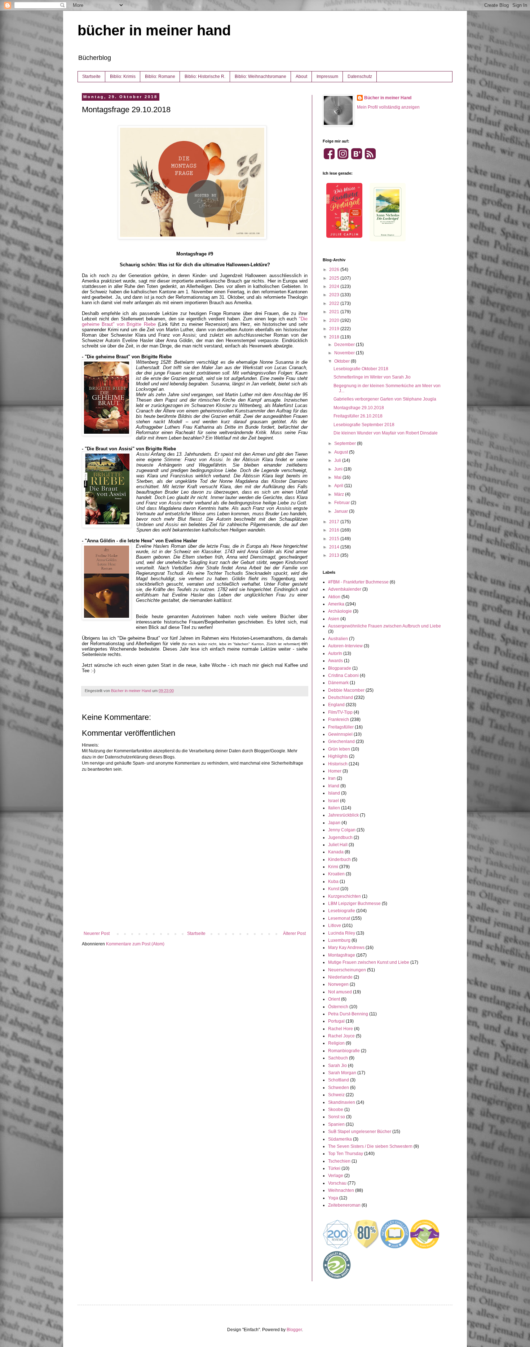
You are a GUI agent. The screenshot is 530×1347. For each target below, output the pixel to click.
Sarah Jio (337, 1065)
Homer (334, 771)
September (345, 443)
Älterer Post (294, 933)
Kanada (336, 851)
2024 (334, 286)
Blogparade (339, 668)
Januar (341, 511)
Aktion (334, 596)
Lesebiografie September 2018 (364, 424)
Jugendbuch (340, 837)
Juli (338, 460)
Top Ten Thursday (345, 1153)
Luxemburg (339, 940)
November (345, 352)
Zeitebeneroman (344, 1205)
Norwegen (338, 984)
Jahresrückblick (343, 815)
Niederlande (340, 977)
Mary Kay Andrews (346, 947)
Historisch (338, 763)
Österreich (338, 1006)
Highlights (338, 756)
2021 (334, 311)
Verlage (335, 1175)
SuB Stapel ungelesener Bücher (359, 1131)
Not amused (340, 991)
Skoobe (335, 1109)
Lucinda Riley (341, 933)
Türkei (334, 1168)
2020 (334, 320)
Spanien (336, 1124)
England (336, 704)
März (339, 494)
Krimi (333, 866)
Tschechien (339, 1161)
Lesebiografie (341, 910)
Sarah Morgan (342, 1072)
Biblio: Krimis (123, 76)
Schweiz (336, 1094)
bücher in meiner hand (154, 30)
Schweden (338, 1087)
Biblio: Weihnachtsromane (260, 76)
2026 (334, 269)
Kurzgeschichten (344, 896)
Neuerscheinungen (347, 969)
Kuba (333, 881)
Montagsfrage (341, 955)
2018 (334, 337)
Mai (338, 477)
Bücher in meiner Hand (387, 97)
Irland (333, 785)
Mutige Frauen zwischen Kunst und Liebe (368, 962)
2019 (334, 328)
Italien (334, 807)
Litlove (334, 925)
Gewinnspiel (340, 734)
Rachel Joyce (341, 1035)
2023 (334, 294)
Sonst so (336, 1116)
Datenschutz (360, 76)
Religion (336, 1043)
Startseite (91, 76)
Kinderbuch (339, 859)
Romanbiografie (344, 1050)
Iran (332, 778)
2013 (334, 555)
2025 (334, 278)
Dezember (345, 344)
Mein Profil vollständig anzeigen (388, 107)
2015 (334, 538)
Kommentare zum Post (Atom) (135, 943)
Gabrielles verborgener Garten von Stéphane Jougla (385, 399)
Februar (342, 502)
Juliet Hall (338, 844)
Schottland (338, 1080)
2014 (334, 547)
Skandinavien (341, 1102)
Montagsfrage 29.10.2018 (359, 407)
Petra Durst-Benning (348, 1013)
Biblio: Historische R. (205, 76)
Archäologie (340, 611)
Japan (334, 822)
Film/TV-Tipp (340, 712)
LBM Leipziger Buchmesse (354, 903)
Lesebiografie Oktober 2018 (361, 368)
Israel (333, 800)
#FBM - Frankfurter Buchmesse (358, 582)
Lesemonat (339, 918)
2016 (334, 530)
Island (334, 793)
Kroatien (336, 873)
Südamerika (340, 1139)
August (341, 452)
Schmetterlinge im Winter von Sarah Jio (372, 377)
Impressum (327, 76)
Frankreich (338, 719)
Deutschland (340, 697)
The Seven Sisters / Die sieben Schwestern (370, 1146)
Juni (339, 469)
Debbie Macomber (346, 690)
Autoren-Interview (345, 645)
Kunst (333, 888)
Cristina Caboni (343, 675)
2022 (334, 303)
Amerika (336, 604)
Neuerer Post (97, 933)
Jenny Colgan (341, 829)
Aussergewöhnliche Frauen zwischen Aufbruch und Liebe (384, 626)
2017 (334, 521)
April (339, 485)
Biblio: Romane (160, 76)
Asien (333, 618)
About (301, 76)
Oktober (342, 361)
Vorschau (337, 1183)
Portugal (336, 1021)
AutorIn (335, 653)
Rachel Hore (340, 1028)
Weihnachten (341, 1190)
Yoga (333, 1198)
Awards (335, 660)
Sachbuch (338, 1057)
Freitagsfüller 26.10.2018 (358, 416)
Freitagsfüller (341, 727)
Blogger (294, 1329)
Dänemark (338, 682)
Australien (338, 638)
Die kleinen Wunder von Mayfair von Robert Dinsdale (386, 433)
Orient (334, 999)
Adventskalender (344, 589)
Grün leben (339, 749)
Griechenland (341, 741)
